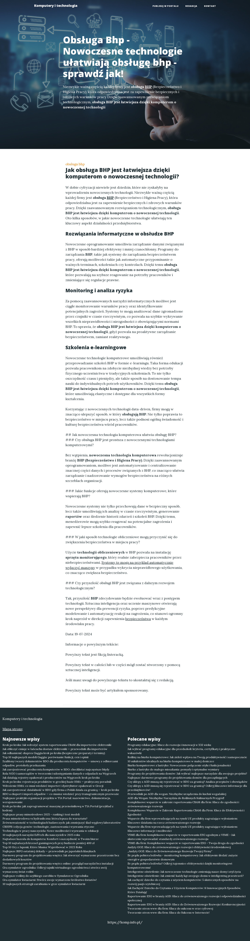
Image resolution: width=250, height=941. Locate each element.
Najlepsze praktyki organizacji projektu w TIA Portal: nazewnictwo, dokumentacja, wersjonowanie (57, 800)
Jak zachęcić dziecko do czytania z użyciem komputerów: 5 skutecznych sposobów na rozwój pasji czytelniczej (183, 882)
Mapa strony (13, 729)
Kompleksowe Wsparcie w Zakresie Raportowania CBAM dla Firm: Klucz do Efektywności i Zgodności (186, 812)
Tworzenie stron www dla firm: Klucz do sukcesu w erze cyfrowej (170, 908)
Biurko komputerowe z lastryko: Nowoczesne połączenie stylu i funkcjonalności (179, 765)
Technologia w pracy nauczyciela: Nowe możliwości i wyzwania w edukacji (50, 830)
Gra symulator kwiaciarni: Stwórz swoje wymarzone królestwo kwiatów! (50, 880)
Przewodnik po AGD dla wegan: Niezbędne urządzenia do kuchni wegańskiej (177, 794)
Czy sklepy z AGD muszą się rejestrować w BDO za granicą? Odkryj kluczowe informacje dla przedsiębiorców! (187, 788)
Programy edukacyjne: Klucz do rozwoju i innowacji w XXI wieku (169, 745)
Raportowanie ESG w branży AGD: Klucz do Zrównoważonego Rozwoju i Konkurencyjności (186, 904)
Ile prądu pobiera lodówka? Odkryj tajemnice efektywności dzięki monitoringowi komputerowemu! (180, 865)
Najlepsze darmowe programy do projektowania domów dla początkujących (177, 777)
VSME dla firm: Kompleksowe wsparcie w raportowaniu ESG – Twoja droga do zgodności (186, 843)
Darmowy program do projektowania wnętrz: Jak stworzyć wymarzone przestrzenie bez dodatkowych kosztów (61, 857)
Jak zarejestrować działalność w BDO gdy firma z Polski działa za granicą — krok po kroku (61, 790)
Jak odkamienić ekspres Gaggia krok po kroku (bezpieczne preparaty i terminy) (54, 753)
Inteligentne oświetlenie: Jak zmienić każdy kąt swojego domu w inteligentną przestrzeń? (186, 875)
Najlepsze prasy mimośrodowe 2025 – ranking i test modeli (41, 814)
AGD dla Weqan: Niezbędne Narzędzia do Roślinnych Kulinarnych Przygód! (176, 798)
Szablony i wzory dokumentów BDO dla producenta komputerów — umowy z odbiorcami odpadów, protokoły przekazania (60, 763)
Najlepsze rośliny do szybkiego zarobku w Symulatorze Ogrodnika (45, 875)
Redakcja (191, 6)
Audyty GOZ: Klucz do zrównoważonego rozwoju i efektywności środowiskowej (179, 847)
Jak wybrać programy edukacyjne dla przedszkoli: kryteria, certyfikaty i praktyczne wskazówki (181, 751)
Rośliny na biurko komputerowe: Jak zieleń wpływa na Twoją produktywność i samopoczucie (187, 757)
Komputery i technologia (55, 5)
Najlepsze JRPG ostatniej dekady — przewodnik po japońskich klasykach (49, 851)
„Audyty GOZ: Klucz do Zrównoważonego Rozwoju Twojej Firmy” (170, 851)
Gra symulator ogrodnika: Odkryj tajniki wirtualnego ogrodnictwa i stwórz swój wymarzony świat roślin (55, 869)
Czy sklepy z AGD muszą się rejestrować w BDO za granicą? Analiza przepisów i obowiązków (187, 781)
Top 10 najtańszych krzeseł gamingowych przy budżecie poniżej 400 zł (49, 843)
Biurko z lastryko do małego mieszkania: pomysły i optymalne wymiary (173, 769)
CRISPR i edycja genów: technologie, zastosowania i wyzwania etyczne (48, 826)
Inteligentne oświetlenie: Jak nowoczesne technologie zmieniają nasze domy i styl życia (184, 871)
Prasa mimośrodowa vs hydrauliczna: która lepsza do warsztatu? (45, 818)
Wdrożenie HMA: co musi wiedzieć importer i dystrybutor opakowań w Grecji (53, 785)
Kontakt (210, 6)
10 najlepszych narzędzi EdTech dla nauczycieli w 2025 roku (41, 835)
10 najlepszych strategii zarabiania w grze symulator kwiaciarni (44, 884)
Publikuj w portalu (166, 6)
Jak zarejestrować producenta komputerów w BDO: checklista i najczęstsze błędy (56, 769)
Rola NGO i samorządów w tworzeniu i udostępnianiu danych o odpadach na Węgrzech (59, 773)
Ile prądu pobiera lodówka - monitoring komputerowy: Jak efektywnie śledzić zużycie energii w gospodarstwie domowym (183, 857)
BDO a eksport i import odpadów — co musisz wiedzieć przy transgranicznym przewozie (61, 794)
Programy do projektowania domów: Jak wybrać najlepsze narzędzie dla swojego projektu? (187, 773)
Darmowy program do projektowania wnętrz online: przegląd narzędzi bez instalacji (58, 863)
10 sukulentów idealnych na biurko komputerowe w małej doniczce (171, 761)
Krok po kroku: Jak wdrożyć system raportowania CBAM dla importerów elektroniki (57, 745)
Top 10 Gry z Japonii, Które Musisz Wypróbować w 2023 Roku (42, 847)
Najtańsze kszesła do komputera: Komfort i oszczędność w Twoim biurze (51, 839)
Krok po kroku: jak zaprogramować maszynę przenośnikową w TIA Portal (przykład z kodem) (58, 808)
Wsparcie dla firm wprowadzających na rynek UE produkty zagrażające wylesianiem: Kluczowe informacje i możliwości (183, 828)
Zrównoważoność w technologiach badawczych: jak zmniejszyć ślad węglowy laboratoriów (62, 822)
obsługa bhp (75, 164)
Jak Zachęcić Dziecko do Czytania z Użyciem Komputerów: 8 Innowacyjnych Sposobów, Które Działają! (184, 890)
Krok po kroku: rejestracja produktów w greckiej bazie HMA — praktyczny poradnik (57, 781)
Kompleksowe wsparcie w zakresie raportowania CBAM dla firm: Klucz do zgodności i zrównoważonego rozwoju (183, 804)
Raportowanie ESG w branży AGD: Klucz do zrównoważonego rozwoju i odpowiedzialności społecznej (187, 898)
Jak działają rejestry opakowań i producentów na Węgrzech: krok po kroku (51, 777)
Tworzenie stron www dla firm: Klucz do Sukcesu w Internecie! (169, 912)
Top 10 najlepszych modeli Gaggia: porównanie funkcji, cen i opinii (45, 757)
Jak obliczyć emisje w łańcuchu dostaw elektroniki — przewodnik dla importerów (55, 749)
